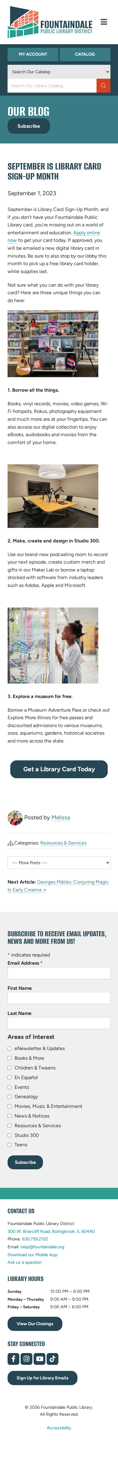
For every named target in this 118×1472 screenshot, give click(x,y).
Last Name (19, 1013)
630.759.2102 (35, 1239)
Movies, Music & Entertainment (48, 1106)
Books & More (29, 1058)
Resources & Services (63, 843)
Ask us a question (25, 1262)
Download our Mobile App (33, 1254)
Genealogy (26, 1096)
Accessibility (59, 1427)
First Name (20, 988)
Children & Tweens (35, 1068)
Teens (21, 1145)
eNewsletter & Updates (40, 1048)
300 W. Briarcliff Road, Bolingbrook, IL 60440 (51, 1231)
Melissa (60, 817)
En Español (26, 1077)
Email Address (25, 963)
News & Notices (32, 1116)
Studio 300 (27, 1135)
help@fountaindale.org (42, 1247)
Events (22, 1087)
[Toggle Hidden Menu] (103, 22)
